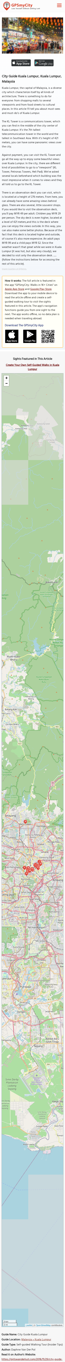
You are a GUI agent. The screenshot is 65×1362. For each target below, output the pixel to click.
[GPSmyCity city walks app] (21, 6)
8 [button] (24, 867)
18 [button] (38, 867)
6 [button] (35, 865)
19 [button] (40, 863)
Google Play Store (40, 289)
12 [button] (30, 870)
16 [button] (32, 869)
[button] (6, 378)
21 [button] (26, 873)
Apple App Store (14, 289)
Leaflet (29, 1325)
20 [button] (25, 821)
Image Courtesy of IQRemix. (14, 269)
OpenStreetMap (43, 1325)
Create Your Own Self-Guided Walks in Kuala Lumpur (32, 367)
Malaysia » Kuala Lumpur (36, 1339)
